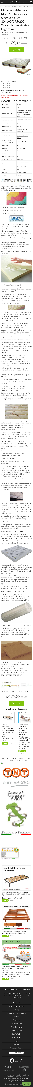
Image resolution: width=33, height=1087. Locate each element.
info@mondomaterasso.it (16, 1082)
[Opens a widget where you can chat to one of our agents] (26, 1084)
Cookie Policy (16, 1034)
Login (16, 1041)
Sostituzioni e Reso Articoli (16, 1013)
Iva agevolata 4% (16, 1023)
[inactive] (10, 859)
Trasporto (16, 1020)
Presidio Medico (16, 1027)
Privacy (16, 1010)
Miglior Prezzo (16, 1030)
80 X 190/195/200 (23, 6)
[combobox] (16, 38)
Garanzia (16, 1044)
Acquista (16, 49)
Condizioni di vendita (16, 1006)
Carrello (15, 1037)
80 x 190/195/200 (21, 760)
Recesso (16, 1017)
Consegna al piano (16, 1048)
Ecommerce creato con (16, 1084)
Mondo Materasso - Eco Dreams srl (21, 2)
